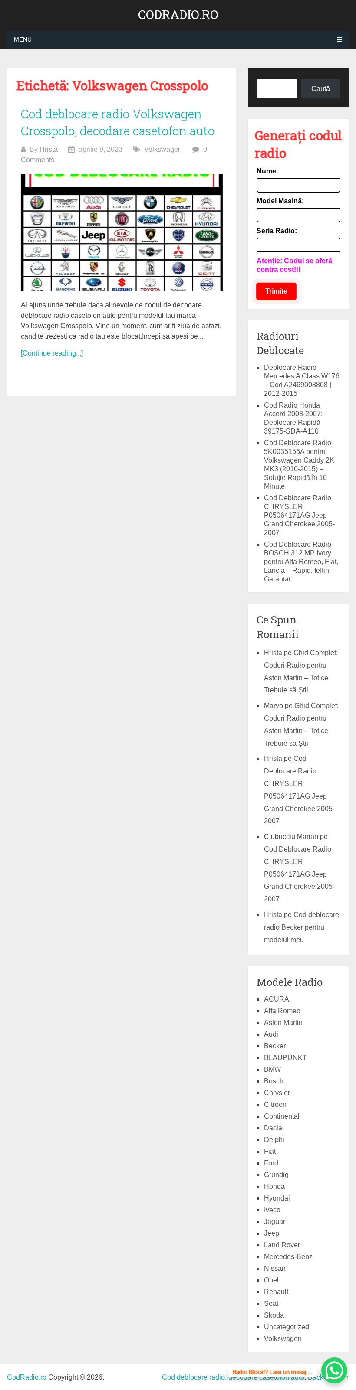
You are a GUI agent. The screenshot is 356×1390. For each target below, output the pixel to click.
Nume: (267, 171)
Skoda (274, 1315)
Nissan (275, 1268)
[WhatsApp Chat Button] (334, 1370)
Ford (271, 1163)
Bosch (273, 1081)
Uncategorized (286, 1327)
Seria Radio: (277, 231)
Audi (271, 1034)
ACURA (276, 999)
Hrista (49, 149)
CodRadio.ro (178, 15)
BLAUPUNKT (285, 1057)
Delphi (274, 1139)
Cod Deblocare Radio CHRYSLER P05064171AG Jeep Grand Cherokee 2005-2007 (299, 515)
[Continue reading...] (52, 353)
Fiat (270, 1151)
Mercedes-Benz (288, 1256)
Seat (271, 1303)
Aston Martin (283, 1022)
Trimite (276, 291)
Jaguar (274, 1221)
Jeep (271, 1233)
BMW (272, 1069)
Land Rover (282, 1245)
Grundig (276, 1174)
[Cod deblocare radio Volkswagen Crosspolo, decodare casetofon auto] (122, 232)
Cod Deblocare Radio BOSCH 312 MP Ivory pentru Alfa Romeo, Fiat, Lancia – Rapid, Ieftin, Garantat (301, 562)
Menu (23, 39)
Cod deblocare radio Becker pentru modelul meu (301, 927)
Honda (274, 1186)
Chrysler (277, 1092)
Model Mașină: (280, 201)
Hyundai (277, 1198)
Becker (275, 1046)
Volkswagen (163, 149)
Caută (320, 88)
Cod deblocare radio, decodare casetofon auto (233, 1377)
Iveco (272, 1210)
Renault (276, 1291)
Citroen (275, 1104)
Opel (271, 1280)
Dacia (273, 1128)
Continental (282, 1116)
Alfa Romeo (282, 1011)
